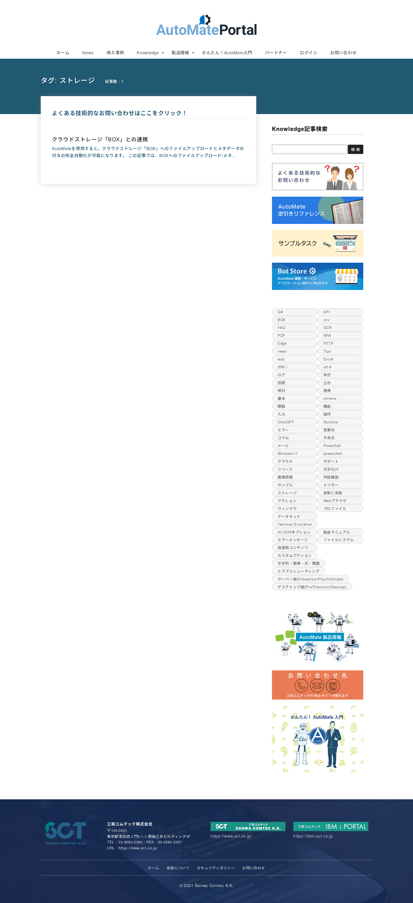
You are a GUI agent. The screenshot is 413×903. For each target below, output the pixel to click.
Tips (327, 351)
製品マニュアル (336, 532)
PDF (281, 335)
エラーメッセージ (293, 539)
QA (280, 311)
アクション (287, 500)
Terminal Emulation (295, 524)
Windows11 (288, 453)
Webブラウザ (335, 500)
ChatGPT (286, 422)
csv (326, 319)
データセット (289, 516)
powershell (332, 453)
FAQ (281, 327)
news (282, 351)
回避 (281, 382)
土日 (327, 382)
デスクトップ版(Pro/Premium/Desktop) (312, 586)
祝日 (281, 390)
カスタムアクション (295, 555)
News (88, 52)
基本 (281, 398)
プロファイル (334, 508)
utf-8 (327, 366)
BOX (282, 319)
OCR (327, 327)
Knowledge (148, 52)
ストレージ (287, 492)
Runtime (330, 422)
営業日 (329, 429)
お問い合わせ (343, 52)
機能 (327, 406)
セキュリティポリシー (216, 867)
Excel (328, 359)
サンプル (285, 484)
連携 (327, 390)
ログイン (308, 52)
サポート (331, 461)
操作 (327, 414)
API (326, 311)
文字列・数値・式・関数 (299, 563)
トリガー (331, 484)
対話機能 (331, 477)
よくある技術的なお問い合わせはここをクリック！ (120, 113)
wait (281, 359)
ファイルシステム (338, 539)
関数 (281, 406)
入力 (281, 414)
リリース (285, 469)
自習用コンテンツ (293, 547)
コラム (283, 437)
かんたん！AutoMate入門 (227, 52)
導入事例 (115, 52)
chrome (330, 398)
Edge (282, 343)
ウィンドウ (287, 508)
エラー (283, 429)
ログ (281, 374)
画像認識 (285, 477)
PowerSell (332, 445)
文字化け (331, 469)
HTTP (328, 343)
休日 (327, 374)
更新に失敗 (332, 492)
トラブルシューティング (298, 571)
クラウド (285, 461)
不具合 (329, 437)
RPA (327, 335)
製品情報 (180, 52)
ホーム (63, 52)
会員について (178, 867)
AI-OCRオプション (294, 532)
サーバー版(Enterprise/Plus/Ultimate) (310, 579)
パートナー (276, 52)
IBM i (282, 366)
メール (283, 445)
